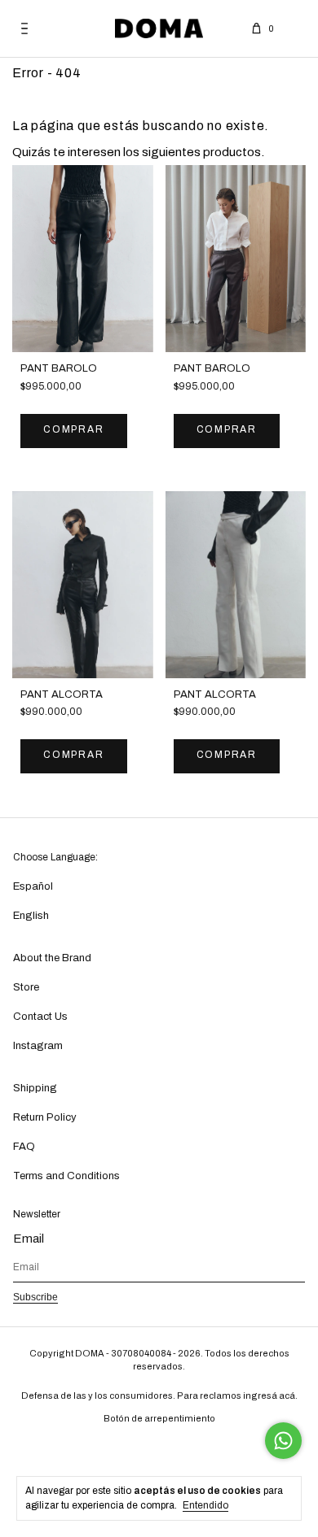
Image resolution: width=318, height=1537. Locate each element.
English (31, 915)
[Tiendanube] (159, 1448)
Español (33, 886)
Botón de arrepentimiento (159, 1418)
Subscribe (35, 1297)
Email (28, 1238)
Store (26, 987)
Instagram (38, 1046)
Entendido (205, 1505)
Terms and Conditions (66, 1176)
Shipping (35, 1088)
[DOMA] (159, 28)
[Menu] (24, 28)
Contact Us (40, 1016)
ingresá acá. (270, 1395)
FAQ (24, 1146)
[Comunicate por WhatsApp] (283, 1440)
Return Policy (45, 1117)
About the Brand (52, 958)
